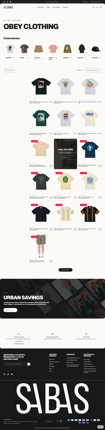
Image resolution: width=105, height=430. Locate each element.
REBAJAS (51, 359)
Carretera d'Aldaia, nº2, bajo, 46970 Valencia (73, 365)
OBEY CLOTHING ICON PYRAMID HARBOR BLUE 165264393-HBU (87, 166)
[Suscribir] (28, 364)
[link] (65, 157)
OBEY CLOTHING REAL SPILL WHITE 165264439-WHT (61, 134)
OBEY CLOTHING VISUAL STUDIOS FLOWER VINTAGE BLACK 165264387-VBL (38, 197)
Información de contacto (7, 423)
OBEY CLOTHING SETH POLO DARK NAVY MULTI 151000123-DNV (87, 229)
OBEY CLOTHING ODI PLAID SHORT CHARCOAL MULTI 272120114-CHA (36, 261)
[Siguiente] (70, 1)
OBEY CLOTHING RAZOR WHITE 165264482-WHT (87, 102)
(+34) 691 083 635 (18, 341)
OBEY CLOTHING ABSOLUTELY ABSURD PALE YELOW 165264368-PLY (62, 197)
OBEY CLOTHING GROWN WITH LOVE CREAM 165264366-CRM (86, 197)
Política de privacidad (14, 421)
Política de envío (88, 364)
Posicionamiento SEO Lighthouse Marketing (61, 428)
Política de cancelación (16, 423)
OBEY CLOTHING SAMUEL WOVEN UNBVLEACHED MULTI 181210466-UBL (37, 166)
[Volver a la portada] (4, 20)
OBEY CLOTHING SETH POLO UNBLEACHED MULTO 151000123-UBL (63, 229)
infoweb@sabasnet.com (19, 343)
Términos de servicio (89, 366)
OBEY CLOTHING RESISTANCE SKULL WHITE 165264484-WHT (63, 102)
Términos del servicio (22, 421)
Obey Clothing (32, 100)
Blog (50, 371)
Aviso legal (87, 359)
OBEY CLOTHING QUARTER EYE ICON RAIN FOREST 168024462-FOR (38, 102)
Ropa (50, 368)
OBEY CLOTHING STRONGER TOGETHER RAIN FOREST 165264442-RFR (37, 134)
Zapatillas (51, 366)
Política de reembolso (7, 421)
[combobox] (86, 1)
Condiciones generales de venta (90, 371)
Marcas (51, 364)
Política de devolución (90, 368)
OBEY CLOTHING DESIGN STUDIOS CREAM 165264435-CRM (87, 134)
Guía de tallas (87, 361)
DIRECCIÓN (70, 362)
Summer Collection (54, 361)
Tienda (8, 20)
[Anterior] (34, 1)
